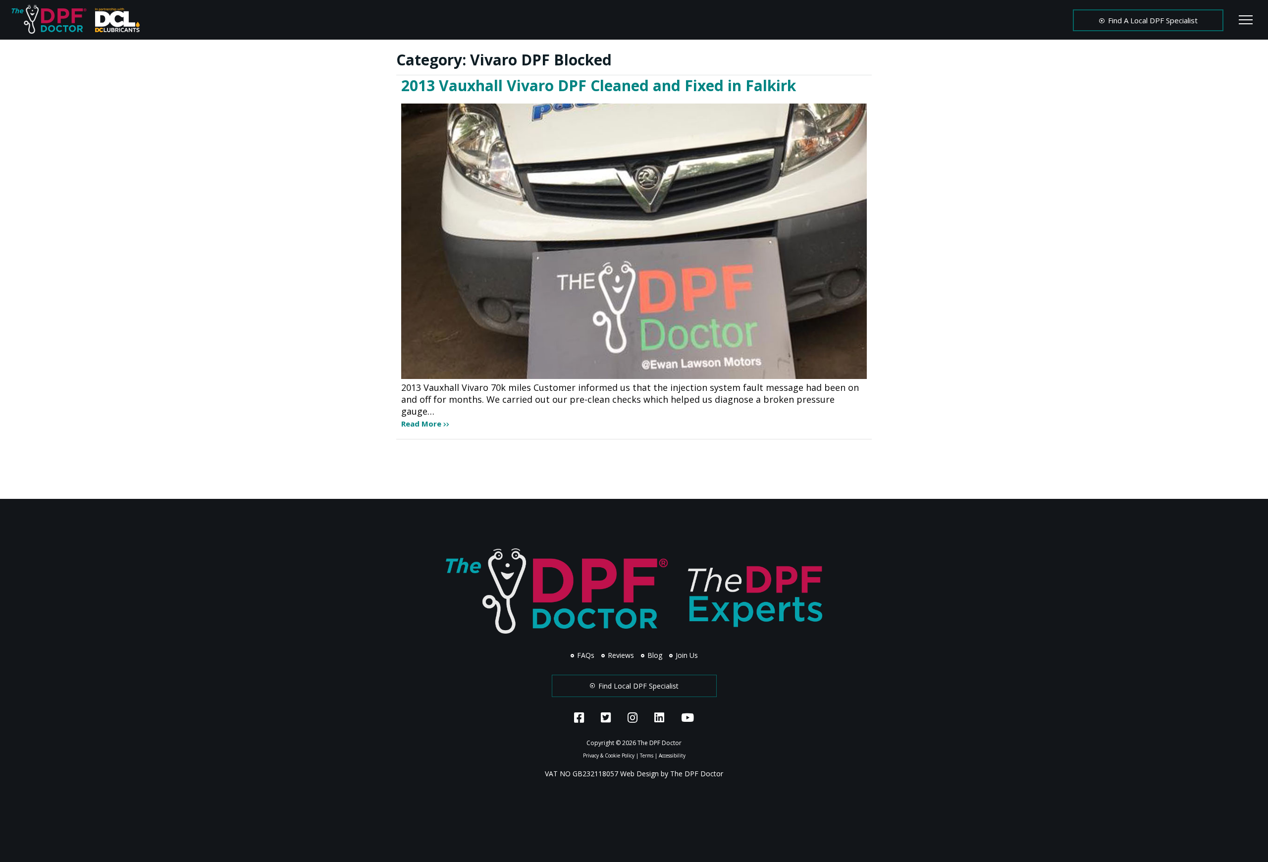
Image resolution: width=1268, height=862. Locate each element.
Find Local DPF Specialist (637, 686)
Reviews (620, 655)
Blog (653, 655)
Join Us (686, 655)
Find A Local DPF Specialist (1152, 20)
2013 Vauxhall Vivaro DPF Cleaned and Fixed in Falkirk (598, 85)
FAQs (584, 655)
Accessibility (672, 755)
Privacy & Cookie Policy (608, 755)
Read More (422, 424)
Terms (646, 755)
